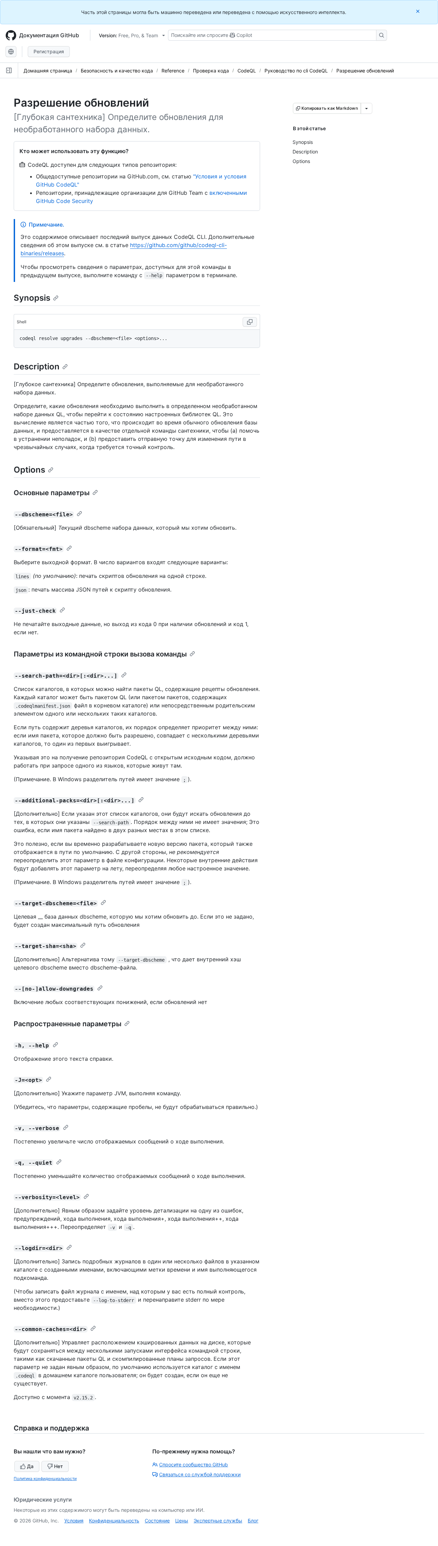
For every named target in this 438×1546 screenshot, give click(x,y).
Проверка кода (211, 70)
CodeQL (246, 70)
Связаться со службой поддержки (200, 1474)
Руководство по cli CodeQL (296, 70)
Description (37, 366)
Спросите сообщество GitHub (193, 1464)
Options (29, 470)
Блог (253, 1520)
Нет (58, 1466)
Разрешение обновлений (365, 70)
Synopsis (32, 298)
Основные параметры (52, 493)
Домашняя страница (48, 70)
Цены (181, 1520)
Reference (173, 70)
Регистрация (49, 51)
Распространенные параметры (67, 1024)
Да (30, 1466)
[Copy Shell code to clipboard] (250, 322)
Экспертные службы (218, 1520)
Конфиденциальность (114, 1520)
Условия (73, 1520)
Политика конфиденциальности (45, 1478)
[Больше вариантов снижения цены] (366, 108)
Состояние (157, 1520)
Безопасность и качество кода (117, 70)
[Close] (418, 11)
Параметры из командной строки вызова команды (100, 654)
